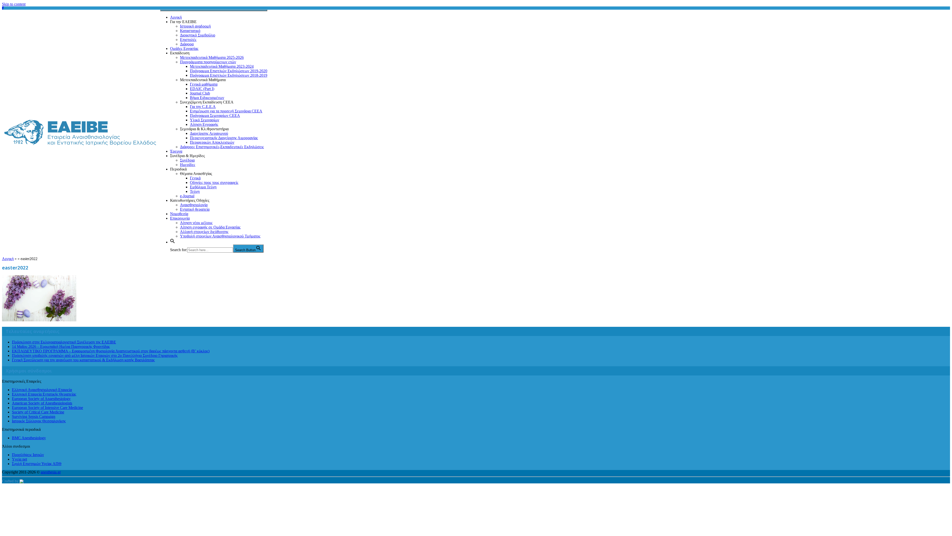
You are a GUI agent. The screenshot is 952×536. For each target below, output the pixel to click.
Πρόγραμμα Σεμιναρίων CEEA (215, 115)
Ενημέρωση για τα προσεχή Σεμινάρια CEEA (226, 111)
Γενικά (195, 178)
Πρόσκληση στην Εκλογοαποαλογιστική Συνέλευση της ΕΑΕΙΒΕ (64, 342)
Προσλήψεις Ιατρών (28, 455)
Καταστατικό (190, 31)
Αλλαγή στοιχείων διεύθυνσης (204, 232)
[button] (172, 242)
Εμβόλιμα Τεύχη (203, 187)
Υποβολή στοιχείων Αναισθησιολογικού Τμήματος (220, 236)
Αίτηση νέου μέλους (196, 223)
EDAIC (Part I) (202, 89)
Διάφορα (187, 44)
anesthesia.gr (51, 472)
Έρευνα (176, 151)
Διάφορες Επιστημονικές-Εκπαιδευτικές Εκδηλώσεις (222, 147)
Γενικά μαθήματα (203, 84)
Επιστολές (188, 39)
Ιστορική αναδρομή (195, 26)
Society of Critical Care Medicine (38, 412)
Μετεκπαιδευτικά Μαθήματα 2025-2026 (212, 57)
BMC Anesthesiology (29, 438)
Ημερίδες (187, 165)
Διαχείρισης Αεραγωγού (209, 133)
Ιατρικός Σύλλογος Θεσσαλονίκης (39, 421)
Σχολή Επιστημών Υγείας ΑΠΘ (36, 464)
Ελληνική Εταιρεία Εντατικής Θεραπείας (44, 394)
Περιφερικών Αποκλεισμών (212, 142)
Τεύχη (195, 191)
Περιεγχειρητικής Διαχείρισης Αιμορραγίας (224, 138)
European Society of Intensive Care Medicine (47, 407)
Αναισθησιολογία (194, 205)
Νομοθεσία (179, 214)
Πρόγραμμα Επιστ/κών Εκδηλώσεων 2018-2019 (228, 75)
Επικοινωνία (180, 218)
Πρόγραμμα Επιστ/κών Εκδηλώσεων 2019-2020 (228, 71)
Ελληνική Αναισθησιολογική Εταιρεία (42, 390)
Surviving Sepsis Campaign (33, 416)
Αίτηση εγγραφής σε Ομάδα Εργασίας (210, 227)
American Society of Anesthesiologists (42, 403)
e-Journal (187, 196)
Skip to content (14, 4)
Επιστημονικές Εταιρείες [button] (21, 381)
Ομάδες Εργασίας (184, 48)
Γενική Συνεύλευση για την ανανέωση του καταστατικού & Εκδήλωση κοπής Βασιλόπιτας (83, 360)
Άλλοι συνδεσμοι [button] (16, 446)
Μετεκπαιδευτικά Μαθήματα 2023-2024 (222, 66)
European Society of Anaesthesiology (41, 399)
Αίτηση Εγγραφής (204, 124)
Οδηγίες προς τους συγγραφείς (214, 182)
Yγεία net (19, 459)
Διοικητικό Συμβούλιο (197, 35)
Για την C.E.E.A (203, 106)
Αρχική (176, 17)
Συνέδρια (187, 160)
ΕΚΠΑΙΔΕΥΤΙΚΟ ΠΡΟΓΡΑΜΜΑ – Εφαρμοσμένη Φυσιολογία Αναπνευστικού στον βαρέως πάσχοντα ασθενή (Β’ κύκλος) (110, 351)
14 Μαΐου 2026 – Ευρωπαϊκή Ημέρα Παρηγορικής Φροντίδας (61, 346)
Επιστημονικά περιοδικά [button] (21, 429)
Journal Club (200, 93)
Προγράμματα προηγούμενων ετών (208, 62)
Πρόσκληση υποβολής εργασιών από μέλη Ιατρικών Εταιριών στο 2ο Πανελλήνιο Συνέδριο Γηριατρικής (95, 355)
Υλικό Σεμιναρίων (204, 120)
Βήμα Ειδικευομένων (207, 98)
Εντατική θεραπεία (194, 209)
